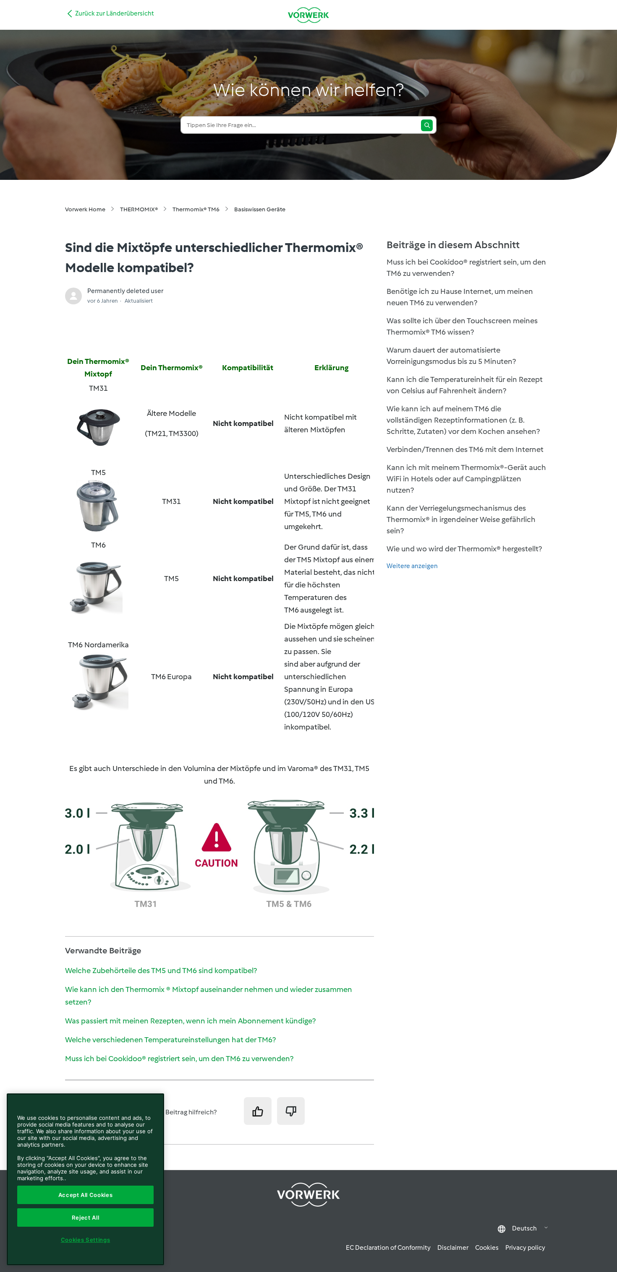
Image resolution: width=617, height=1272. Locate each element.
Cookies (487, 1247)
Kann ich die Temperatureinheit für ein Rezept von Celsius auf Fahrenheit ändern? (465, 385)
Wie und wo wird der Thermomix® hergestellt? (464, 548)
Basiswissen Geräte (259, 209)
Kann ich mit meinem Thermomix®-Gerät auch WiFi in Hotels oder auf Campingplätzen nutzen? (466, 479)
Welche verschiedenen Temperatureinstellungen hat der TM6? (170, 1039)
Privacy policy (525, 1247)
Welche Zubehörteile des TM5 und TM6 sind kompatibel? (161, 970)
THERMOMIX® (139, 209)
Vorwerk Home (85, 209)
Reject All (85, 1217)
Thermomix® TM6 (196, 209)
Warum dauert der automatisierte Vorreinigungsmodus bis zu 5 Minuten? (451, 355)
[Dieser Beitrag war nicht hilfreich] (291, 1111)
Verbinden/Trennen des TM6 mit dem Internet (465, 449)
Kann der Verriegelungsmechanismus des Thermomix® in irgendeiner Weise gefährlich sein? (461, 519)
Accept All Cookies (85, 1195)
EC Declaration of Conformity (388, 1247)
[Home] (308, 15)
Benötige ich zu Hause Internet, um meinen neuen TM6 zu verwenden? (460, 297)
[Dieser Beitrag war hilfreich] (258, 1111)
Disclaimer (452, 1247)
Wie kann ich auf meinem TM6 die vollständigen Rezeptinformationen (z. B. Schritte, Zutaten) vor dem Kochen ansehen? (463, 420)
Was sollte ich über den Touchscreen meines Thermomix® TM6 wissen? (462, 326)
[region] (85, 1179)
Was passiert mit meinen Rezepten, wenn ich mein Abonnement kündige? (190, 1020)
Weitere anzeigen (412, 566)
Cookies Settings (85, 1239)
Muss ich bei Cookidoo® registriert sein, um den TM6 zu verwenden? (179, 1058)
